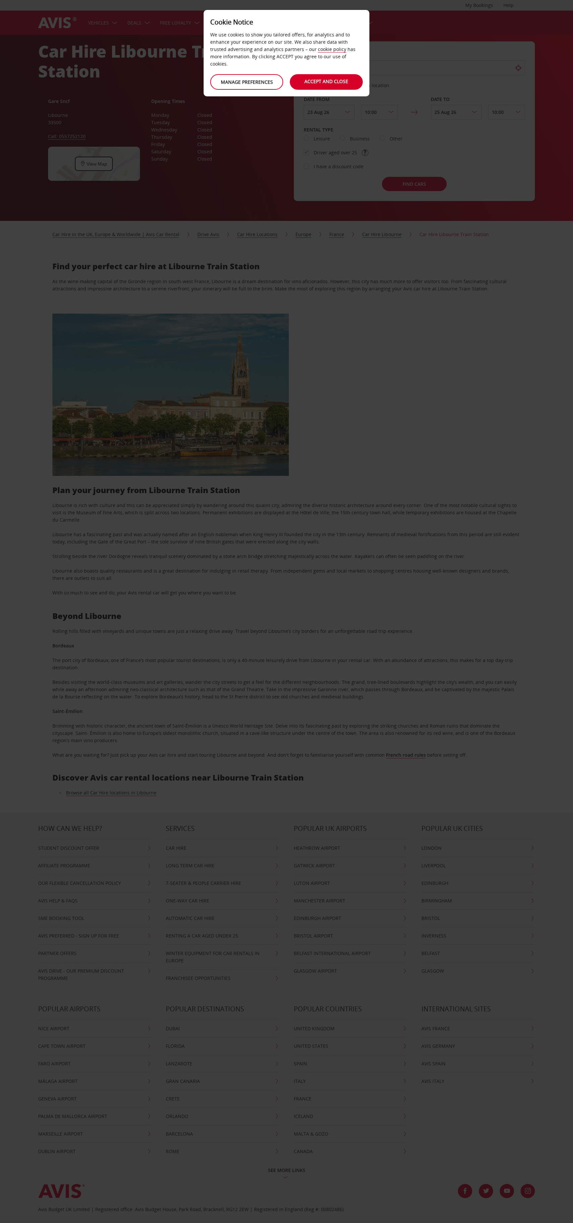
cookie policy (332, 49)
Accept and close (326, 81)
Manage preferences (247, 82)
